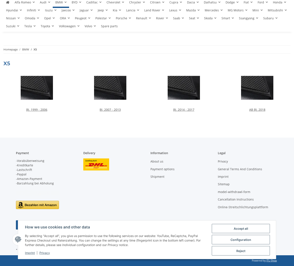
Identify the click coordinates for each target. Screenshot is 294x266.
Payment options (162, 169)
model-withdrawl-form (234, 192)
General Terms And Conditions (240, 169)
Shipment (157, 177)
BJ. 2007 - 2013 (110, 110)
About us (156, 161)
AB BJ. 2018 (257, 110)
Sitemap (224, 184)
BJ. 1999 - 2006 (36, 110)
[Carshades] (7, 4)
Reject (240, 251)
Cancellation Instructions (236, 199)
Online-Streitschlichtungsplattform (243, 207)
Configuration (241, 240)
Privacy (44, 253)
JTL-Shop (271, 260)
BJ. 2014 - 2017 (183, 110)
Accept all (241, 228)
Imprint (30, 253)
